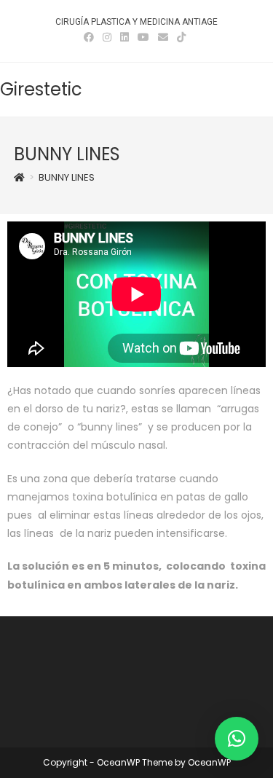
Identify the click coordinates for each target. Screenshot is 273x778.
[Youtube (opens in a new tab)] (143, 37)
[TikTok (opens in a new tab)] (181, 37)
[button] (236, 739)
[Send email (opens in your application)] (163, 37)
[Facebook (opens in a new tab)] (91, 37)
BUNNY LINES (67, 177)
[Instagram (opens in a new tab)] (107, 37)
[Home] (19, 177)
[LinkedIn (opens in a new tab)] (124, 37)
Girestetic (41, 89)
